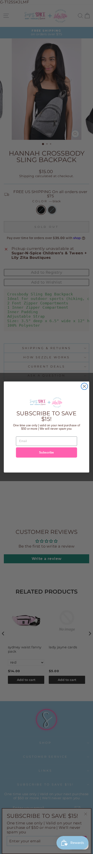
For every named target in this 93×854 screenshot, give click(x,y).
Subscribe (46, 452)
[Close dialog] (84, 386)
